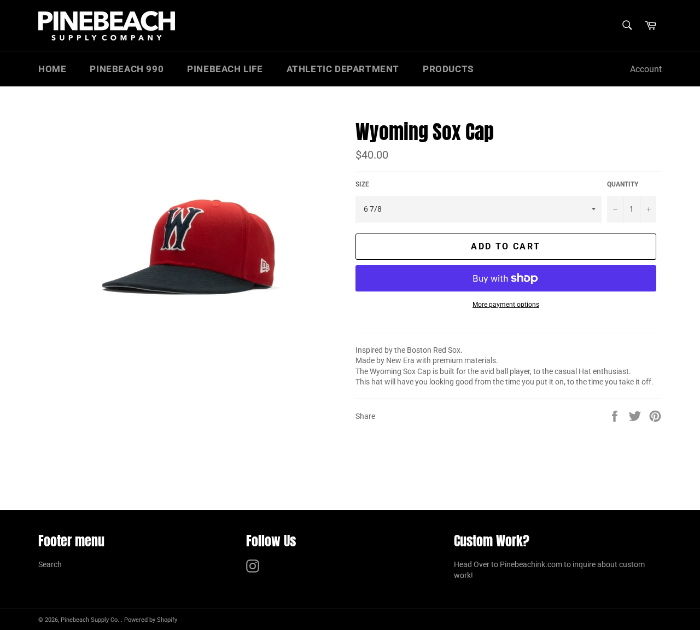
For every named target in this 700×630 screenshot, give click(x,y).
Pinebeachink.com (531, 564)
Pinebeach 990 (127, 68)
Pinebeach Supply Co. (91, 619)
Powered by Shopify (150, 619)
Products (448, 68)
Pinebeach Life (224, 68)
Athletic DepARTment (343, 68)
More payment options (505, 304)
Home (52, 68)
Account (646, 69)
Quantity (622, 184)
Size (362, 184)
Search (50, 564)
